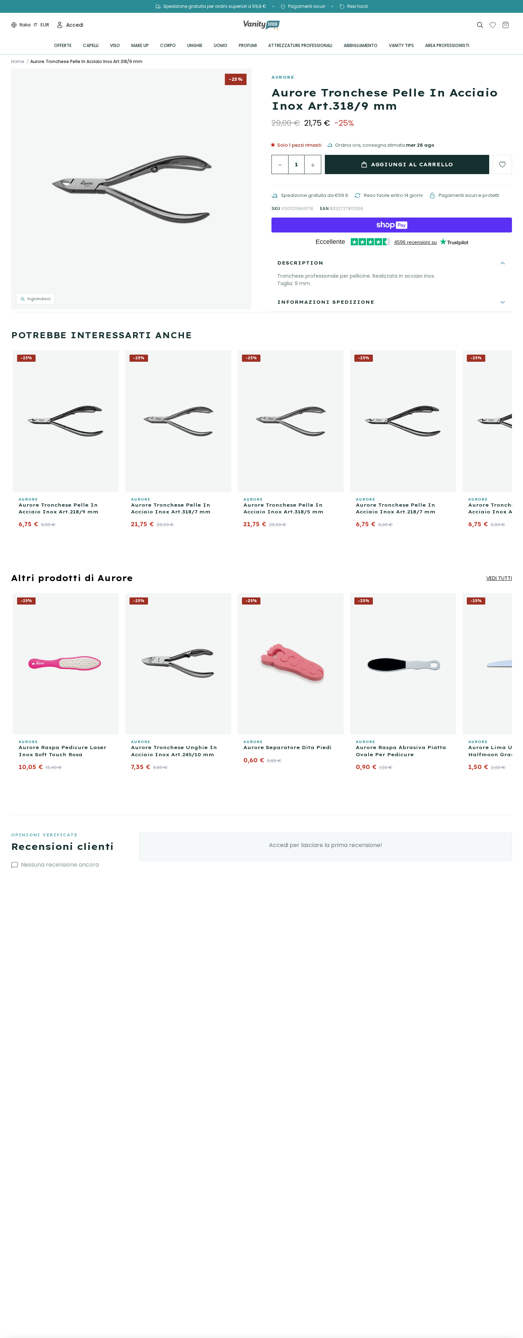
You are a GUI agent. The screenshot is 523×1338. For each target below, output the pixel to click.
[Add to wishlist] (502, 164)
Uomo (220, 45)
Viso (115, 45)
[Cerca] (480, 25)
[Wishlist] (492, 25)
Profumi (248, 45)
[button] (131, 189)
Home (17, 61)
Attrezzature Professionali (300, 45)
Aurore (282, 77)
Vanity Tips (401, 45)
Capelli (91, 45)
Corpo (168, 45)
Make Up (140, 45)
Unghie (194, 45)
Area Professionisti (447, 45)
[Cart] (505, 25)
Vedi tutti (499, 578)
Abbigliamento (360, 45)
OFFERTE (63, 45)
